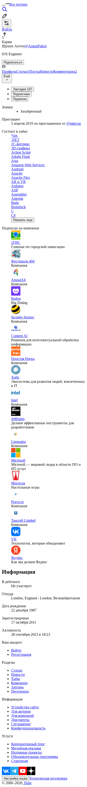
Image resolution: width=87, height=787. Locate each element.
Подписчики (21, 94)
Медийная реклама (26, 748)
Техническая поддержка (48, 778)
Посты (34, 71)
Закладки (22, 89)
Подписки (19, 99)
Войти (16, 650)
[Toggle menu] (4, 5)
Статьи (22, 71)
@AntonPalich (36, 46)
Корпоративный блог (28, 744)
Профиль (9, 71)
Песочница (20, 691)
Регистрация (21, 654)
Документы (20, 720)
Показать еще (22, 220)
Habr (27, 783)
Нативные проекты (26, 752)
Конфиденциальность (28, 728)
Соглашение (21, 724)
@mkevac (73, 123)
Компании (19, 683)
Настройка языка (15, 778)
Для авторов (21, 711)
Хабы (15, 679)
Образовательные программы (34, 757)
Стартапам (19, 761)
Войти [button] (7, 29)
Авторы (17, 687)
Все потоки (18, 4)
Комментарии (65, 71)
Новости (46, 71)
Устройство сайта (25, 707)
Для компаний (22, 716)
